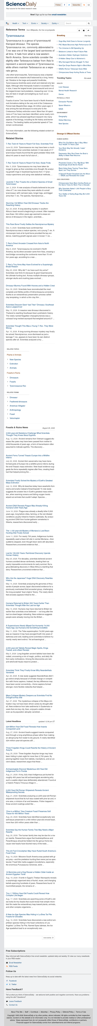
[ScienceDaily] (21, 4)
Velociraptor (15, 418)
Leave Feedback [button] (15, 1001)
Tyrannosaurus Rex (18, 385)
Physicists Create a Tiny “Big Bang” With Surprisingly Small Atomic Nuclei (74, 164)
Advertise (44, 1012)
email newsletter (59, 14)
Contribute (34, 1012)
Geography (63, 116)
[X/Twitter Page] (69, 5)
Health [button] (15, 23)
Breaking (61, 35)
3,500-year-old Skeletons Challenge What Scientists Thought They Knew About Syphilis (28, 434)
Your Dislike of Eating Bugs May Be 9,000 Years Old (74, 195)
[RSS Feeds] (84, 5)
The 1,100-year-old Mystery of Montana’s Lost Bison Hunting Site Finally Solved (27, 531)
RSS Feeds (13, 966)
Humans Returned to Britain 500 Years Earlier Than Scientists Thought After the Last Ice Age (27, 604)
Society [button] (44, 23)
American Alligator (17, 405)
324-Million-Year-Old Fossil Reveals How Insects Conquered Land (26, 727)
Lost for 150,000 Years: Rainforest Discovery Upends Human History (28, 554)
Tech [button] (24, 23)
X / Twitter (13, 984)
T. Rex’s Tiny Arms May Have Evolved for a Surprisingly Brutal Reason (29, 265)
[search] (88, 23)
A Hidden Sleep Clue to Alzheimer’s (72, 58)
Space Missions (64, 105)
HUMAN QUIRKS (62, 139)
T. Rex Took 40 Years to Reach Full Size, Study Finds (28, 162)
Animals (13, 367)
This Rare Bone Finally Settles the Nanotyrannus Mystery (30, 224)
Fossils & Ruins (13, 372)
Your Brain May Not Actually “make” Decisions (72, 149)
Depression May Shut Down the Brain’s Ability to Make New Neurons (73, 154)
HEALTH (60, 83)
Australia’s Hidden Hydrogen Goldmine (73, 55)
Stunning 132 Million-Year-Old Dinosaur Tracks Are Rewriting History (27, 204)
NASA (61, 109)
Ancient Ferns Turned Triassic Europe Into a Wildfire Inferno (28, 456)
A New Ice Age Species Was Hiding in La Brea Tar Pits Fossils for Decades (29, 915)
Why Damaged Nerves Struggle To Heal (74, 62)
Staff (26, 1012)
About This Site (16, 1012)
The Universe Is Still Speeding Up (71, 48)
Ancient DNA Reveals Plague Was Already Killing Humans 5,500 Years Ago (27, 506)
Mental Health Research (68, 90)
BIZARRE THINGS (63, 159)
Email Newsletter (15, 962)
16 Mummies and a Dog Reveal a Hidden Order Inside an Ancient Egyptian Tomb (30, 873)
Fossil (12, 414)
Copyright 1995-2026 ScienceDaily (20, 1015)
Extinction (14, 363)
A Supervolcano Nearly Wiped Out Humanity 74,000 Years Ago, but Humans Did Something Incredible (28, 626)
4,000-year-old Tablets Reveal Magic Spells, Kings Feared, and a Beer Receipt (27, 649)
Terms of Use (81, 1012)
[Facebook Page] (64, 5)
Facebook (13, 981)
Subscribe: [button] (77, 5)
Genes (61, 94)
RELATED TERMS (13, 392)
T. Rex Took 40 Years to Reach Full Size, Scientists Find (29, 143)
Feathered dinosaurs (18, 401)
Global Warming (65, 120)
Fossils (13, 381)
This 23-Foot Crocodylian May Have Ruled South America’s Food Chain (31, 851)
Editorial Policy (68, 1012)
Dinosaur (13, 397)
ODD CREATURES (63, 179)
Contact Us (13, 1005)
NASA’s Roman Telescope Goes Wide (73, 69)
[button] (79, 30)
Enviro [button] (34, 23)
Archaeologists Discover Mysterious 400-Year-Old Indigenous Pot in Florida (26, 770)
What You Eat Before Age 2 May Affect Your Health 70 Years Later (73, 143)
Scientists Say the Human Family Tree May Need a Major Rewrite (30, 830)
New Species (15, 359)
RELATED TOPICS (13, 349)
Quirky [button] (54, 23)
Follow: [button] (58, 5)
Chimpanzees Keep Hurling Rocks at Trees (75, 72)
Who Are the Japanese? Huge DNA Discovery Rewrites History (29, 579)
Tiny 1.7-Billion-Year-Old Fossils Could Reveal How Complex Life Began (27, 894)
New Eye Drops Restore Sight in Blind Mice (75, 65)
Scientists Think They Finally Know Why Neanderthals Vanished (29, 671)
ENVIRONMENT (62, 112)
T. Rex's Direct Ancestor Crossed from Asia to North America (27, 244)
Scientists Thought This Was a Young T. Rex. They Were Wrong (29, 326)
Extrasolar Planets (65, 101)
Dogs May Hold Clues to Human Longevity (74, 41)
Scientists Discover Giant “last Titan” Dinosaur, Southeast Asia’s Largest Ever (30, 305)
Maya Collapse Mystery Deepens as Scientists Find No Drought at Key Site (29, 696)
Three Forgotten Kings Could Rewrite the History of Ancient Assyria (31, 748)
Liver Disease (64, 87)
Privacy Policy (55, 1012)
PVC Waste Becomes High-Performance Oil (75, 44)
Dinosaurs (14, 377)
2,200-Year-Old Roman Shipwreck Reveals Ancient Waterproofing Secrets (27, 791)
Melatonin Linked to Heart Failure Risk (73, 51)
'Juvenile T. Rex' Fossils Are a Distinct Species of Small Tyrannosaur (29, 182)
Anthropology (15, 410)
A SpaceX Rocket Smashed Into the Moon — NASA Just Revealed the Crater (74, 174)
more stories (47, 938)
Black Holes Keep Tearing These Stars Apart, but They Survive (73, 169)
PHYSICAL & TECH (63, 98)
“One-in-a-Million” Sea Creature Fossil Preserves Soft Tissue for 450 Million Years (28, 812)
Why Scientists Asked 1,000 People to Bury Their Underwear (75, 189)
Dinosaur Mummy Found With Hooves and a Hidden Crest (30, 285)
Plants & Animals (14, 354)
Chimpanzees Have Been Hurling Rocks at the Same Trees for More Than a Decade (74, 184)
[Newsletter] (88, 5)
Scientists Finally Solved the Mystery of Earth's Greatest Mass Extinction (29, 481)
